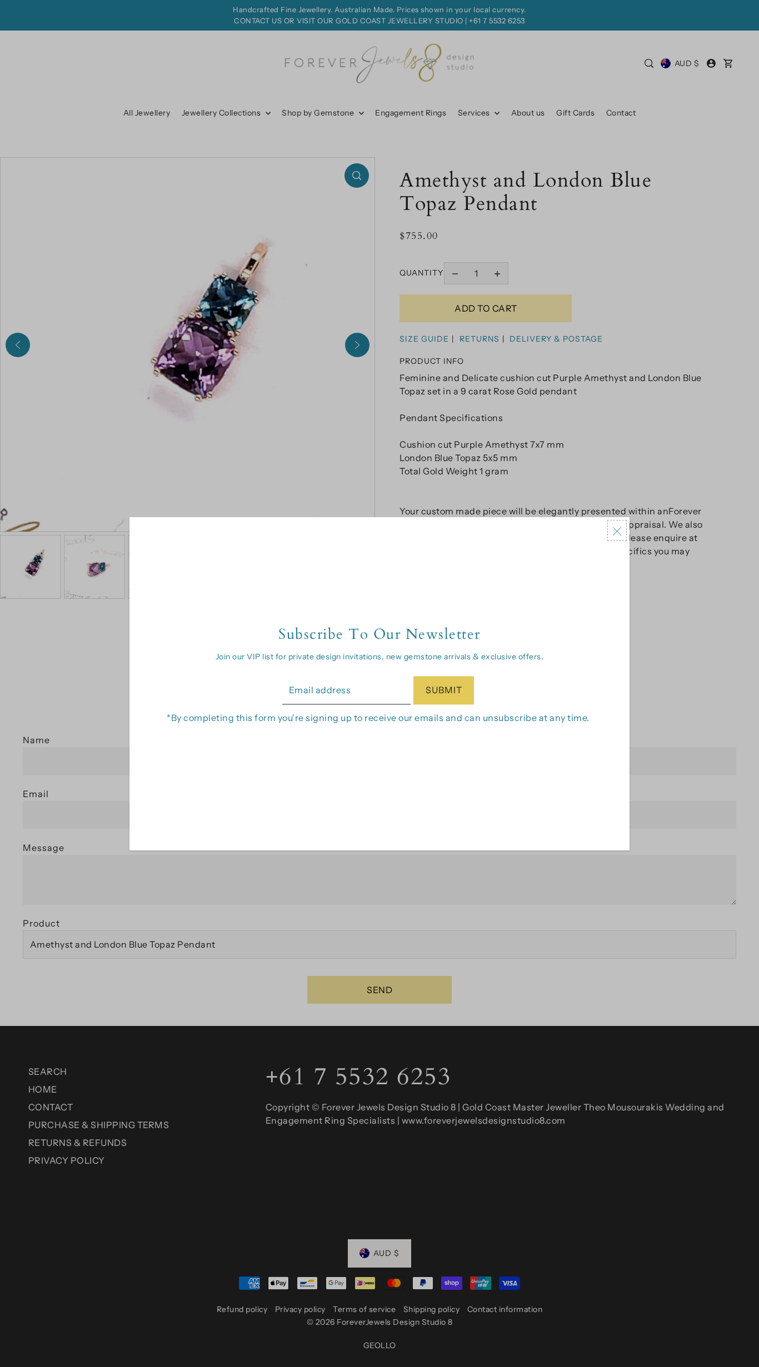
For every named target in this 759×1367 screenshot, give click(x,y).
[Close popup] (617, 530)
